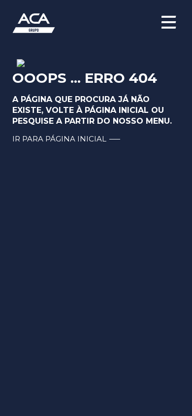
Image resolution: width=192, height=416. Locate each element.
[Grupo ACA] (96, 22)
